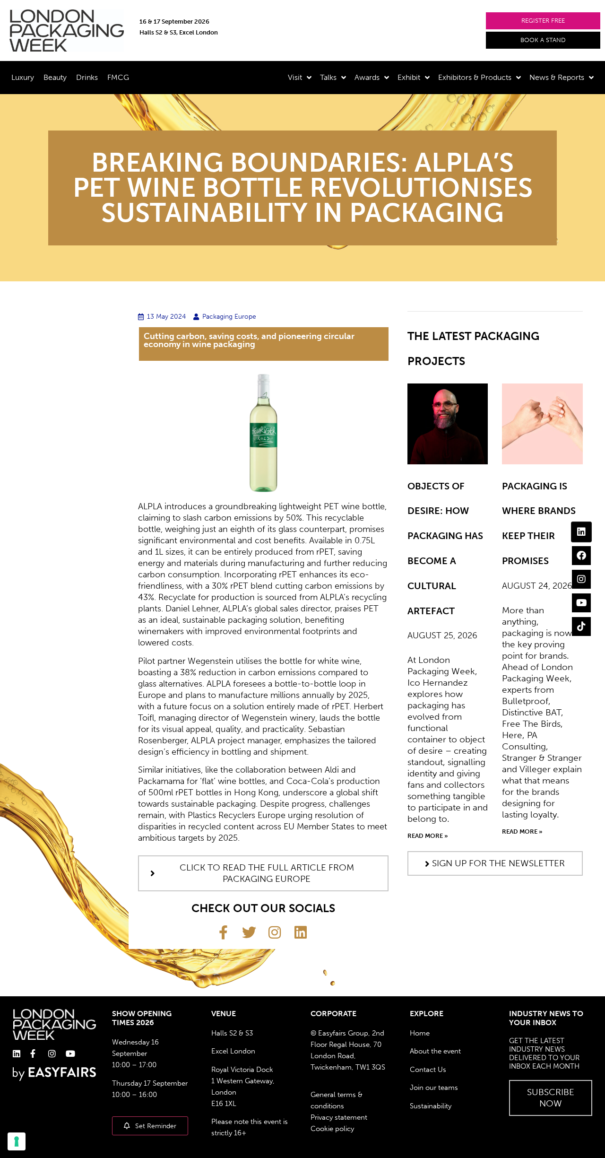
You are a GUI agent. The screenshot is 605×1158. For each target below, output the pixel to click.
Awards (367, 77)
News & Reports (556, 77)
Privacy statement (339, 1117)
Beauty (55, 77)
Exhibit (409, 77)
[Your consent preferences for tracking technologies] (17, 1141)
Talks (328, 77)
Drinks (87, 77)
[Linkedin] (581, 531)
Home (420, 1033)
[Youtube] (581, 602)
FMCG (118, 77)
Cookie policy (332, 1128)
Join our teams (434, 1087)
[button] (543, 20)
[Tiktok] (581, 626)
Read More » (427, 835)
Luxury (22, 77)
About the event (435, 1051)
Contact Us (428, 1069)
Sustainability (430, 1106)
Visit (295, 77)
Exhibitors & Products (474, 77)
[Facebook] (581, 555)
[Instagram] (581, 579)
